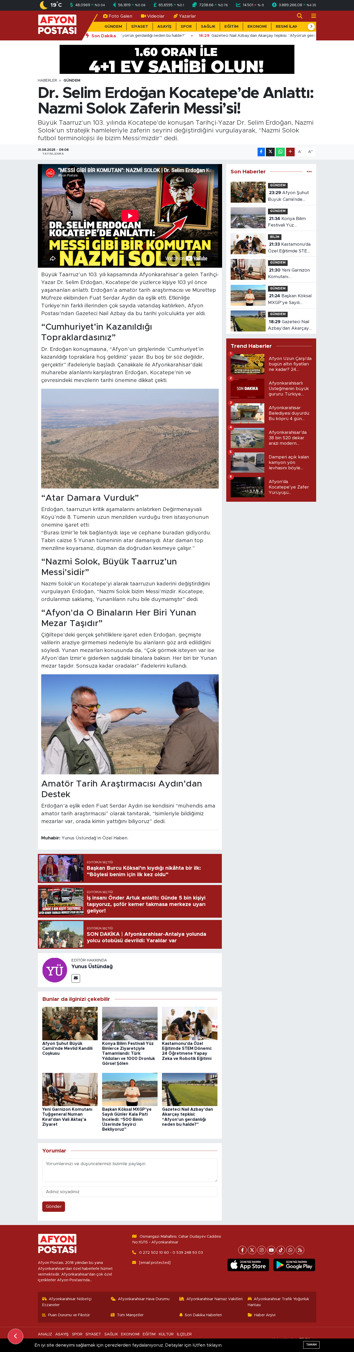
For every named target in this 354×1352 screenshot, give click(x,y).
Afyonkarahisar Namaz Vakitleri (214, 1299)
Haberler (47, 80)
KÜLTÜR (166, 1334)
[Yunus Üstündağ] (54, 970)
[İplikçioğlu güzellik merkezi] (177, 59)
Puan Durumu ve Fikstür (69, 1315)
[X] (252, 1250)
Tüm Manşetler (130, 1315)
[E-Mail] (76, 978)
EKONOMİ (257, 27)
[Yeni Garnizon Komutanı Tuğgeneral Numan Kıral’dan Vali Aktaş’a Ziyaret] (70, 1089)
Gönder (54, 1206)
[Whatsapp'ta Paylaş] (280, 152)
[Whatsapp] (290, 1250)
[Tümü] (309, 171)
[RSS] (300, 1250)
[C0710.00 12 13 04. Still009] (130, 438)
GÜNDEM (113, 27)
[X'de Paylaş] (270, 152)
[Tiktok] (281, 1250)
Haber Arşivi (264, 1315)
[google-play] (294, 1265)
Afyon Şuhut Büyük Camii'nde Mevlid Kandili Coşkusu (67, 1049)
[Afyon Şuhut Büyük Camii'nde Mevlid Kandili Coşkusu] (70, 1023)
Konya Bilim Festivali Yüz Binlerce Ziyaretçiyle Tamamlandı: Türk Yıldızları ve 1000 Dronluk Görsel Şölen (128, 1054)
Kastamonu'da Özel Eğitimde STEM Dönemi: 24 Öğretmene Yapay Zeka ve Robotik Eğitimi (289, 248)
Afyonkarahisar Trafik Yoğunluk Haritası (278, 1302)
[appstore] (248, 1265)
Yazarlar (187, 16)
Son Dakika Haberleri (203, 1315)
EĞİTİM (231, 27)
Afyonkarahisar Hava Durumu (143, 1299)
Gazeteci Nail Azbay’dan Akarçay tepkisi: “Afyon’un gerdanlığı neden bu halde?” (289, 326)
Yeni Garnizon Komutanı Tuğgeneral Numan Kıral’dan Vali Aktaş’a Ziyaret (289, 274)
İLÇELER (184, 1334)
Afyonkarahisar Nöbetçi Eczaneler (67, 1302)
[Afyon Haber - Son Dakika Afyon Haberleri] (57, 25)
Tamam (311, 1344)
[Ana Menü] (311, 16)
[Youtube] (271, 1250)
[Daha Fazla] (290, 152)
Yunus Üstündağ (92, 966)
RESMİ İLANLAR (291, 27)
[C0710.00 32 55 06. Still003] (130, 724)
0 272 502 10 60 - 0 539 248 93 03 (171, 1253)
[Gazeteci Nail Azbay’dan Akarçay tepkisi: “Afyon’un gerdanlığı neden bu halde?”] (189, 1089)
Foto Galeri (120, 16)
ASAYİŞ (164, 27)
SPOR (186, 27)
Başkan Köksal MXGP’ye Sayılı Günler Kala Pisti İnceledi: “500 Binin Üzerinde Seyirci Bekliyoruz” (127, 1119)
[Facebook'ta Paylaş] (261, 152)
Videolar (156, 16)
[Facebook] (242, 1250)
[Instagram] (261, 1250)
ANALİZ (45, 1334)
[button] (311, 26)
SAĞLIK (208, 27)
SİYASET (139, 27)
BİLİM (274, 237)
